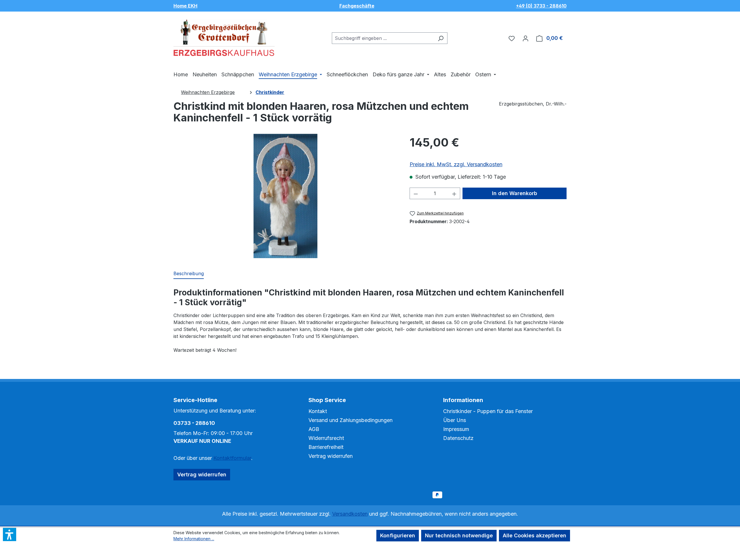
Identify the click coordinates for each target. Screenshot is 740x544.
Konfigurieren (397, 535)
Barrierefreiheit (325, 447)
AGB (313, 429)
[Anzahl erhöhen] (454, 193)
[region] (286, 196)
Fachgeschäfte (356, 6)
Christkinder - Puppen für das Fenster (488, 411)
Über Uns (454, 420)
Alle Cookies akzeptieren (534, 535)
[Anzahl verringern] (416, 193)
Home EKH (185, 6)
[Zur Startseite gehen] (224, 37)
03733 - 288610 (194, 423)
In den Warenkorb (514, 193)
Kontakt (317, 411)
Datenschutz (458, 438)
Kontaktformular (232, 458)
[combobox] (383, 38)
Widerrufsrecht (326, 438)
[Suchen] (440, 38)
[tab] (188, 274)
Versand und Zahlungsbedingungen (350, 420)
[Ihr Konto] (525, 38)
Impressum (456, 429)
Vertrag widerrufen (201, 474)
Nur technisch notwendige (459, 535)
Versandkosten (350, 514)
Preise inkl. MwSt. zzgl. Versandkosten (456, 164)
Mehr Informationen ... (193, 538)
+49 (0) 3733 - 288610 (541, 6)
